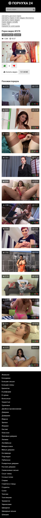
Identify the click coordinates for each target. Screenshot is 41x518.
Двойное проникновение (11, 409)
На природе (6, 453)
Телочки (5, 494)
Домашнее (6, 416)
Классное (5, 433)
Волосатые (6, 399)
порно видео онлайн (10, 22)
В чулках (5, 395)
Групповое (6, 405)
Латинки (5, 440)
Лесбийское (6, 443)
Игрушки (5, 426)
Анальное (5, 375)
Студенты (5, 487)
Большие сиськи (8, 382)
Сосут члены (7, 474)
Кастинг (5, 429)
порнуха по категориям (11, 26)
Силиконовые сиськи (10, 470)
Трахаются (6, 501)
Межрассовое (7, 446)
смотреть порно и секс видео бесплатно (18, 18)
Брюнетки (5, 388)
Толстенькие (7, 498)
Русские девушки (8, 467)
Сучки (4, 491)
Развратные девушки (10, 463)
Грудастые (6, 402)
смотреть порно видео (11, 20)
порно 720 (6, 24)
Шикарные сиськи (9, 511)
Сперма (5, 480)
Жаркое (5, 419)
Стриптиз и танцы (9, 484)
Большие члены (8, 385)
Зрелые (5, 422)
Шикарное (6, 508)
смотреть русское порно (11, 16)
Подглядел (6, 457)
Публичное (6, 460)
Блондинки (6, 378)
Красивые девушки (9, 436)
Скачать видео (16, 72)
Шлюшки (5, 515)
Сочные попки (7, 477)
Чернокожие (7, 504)
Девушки (5, 412)
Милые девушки (8, 450)
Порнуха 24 (22, 3)
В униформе (6, 392)
